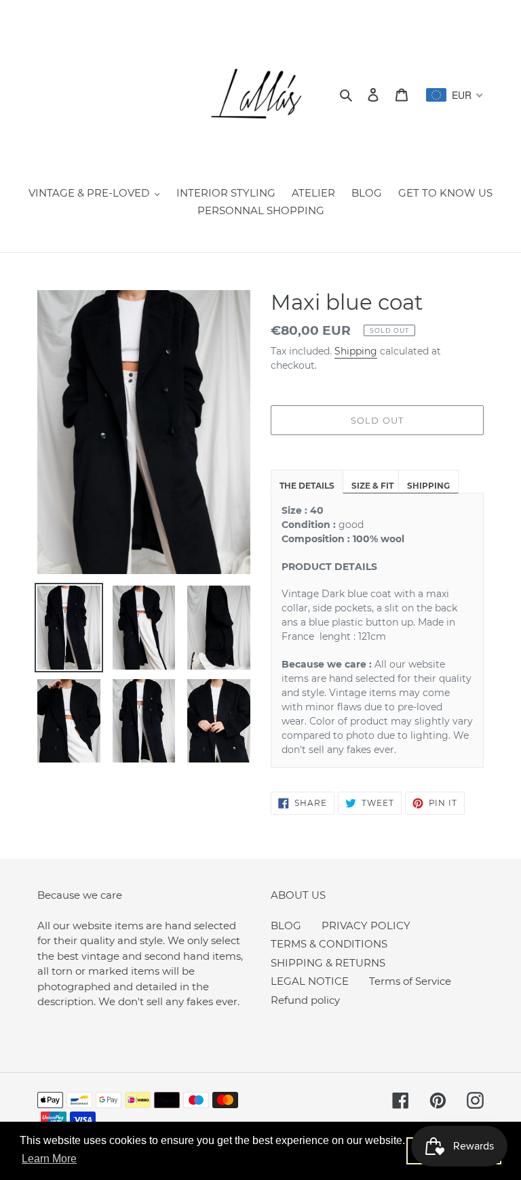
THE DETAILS (306, 486)
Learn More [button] (49, 1158)
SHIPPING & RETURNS (328, 962)
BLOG (286, 925)
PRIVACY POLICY (366, 925)
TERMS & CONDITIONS (329, 943)
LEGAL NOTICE (310, 981)
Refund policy (305, 1000)
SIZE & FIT (372, 486)
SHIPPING (428, 486)
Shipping (355, 351)
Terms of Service (410, 981)
